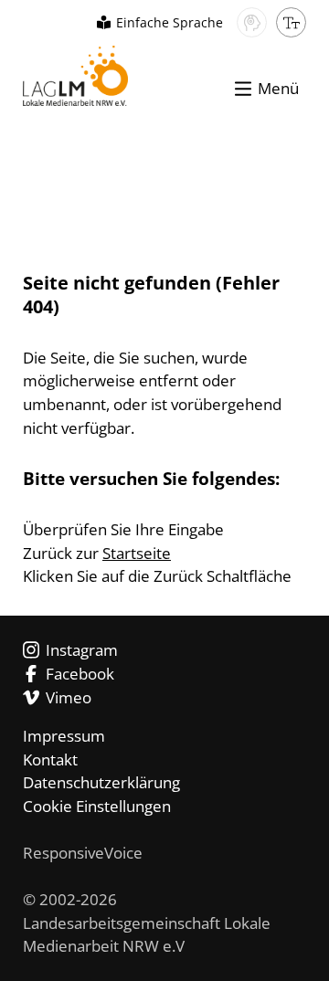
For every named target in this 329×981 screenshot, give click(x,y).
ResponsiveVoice (83, 852)
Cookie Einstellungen (97, 806)
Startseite (136, 553)
